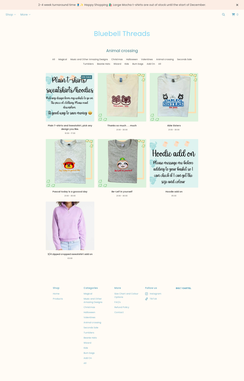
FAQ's (117, 302)
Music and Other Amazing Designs (89, 59)
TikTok (153, 298)
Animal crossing (165, 59)
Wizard (117, 63)
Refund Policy (121, 307)
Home (56, 293)
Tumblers (88, 63)
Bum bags (137, 63)
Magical (62, 59)
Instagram (155, 293)
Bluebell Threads (122, 33)
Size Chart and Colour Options (126, 295)
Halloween (132, 59)
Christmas (117, 59)
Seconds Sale (184, 59)
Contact (119, 312)
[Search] (223, 14)
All (53, 59)
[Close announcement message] (237, 5)
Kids (127, 63)
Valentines (147, 59)
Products (58, 298)
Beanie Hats (103, 63)
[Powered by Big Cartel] (183, 288)
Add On (151, 63)
